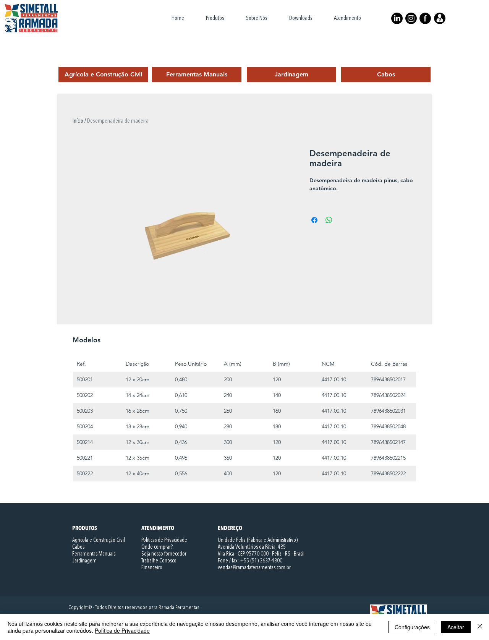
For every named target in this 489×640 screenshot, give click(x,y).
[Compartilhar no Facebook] (314, 220)
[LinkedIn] (397, 18)
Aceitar (455, 627)
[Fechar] (479, 627)
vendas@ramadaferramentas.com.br (254, 568)
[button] (215, 18)
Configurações (412, 627)
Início (78, 121)
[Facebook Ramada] (425, 18)
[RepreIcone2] (439, 18)
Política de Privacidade (122, 630)
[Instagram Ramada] (411, 18)
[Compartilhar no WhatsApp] (329, 220)
